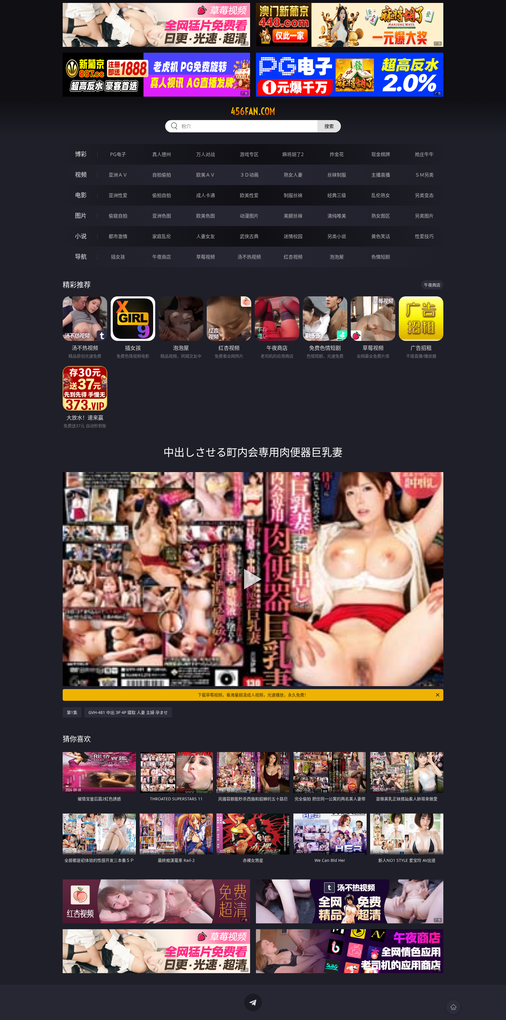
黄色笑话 (380, 236)
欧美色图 (205, 216)
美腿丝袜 (293, 216)
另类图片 (424, 216)
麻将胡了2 (293, 154)
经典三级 (336, 195)
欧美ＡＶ (205, 175)
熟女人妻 (293, 175)
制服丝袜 (293, 195)
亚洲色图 (161, 216)
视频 (81, 175)
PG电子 (118, 154)
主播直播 (380, 175)
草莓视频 (205, 257)
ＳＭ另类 (424, 175)
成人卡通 (205, 195)
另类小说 (336, 236)
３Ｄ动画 (249, 175)
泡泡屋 (337, 257)
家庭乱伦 (161, 236)
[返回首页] (453, 1007)
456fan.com (253, 111)
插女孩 (118, 257)
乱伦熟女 (380, 195)
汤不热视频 (249, 257)
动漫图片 (249, 216)
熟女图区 (380, 216)
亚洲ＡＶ (118, 175)
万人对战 (205, 154)
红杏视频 (293, 257)
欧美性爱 (249, 195)
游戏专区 (249, 154)
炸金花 (337, 154)
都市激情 (118, 236)
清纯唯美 (336, 216)
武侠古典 (249, 236)
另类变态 (424, 195)
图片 (81, 216)
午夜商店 (161, 257)
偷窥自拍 (118, 216)
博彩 (81, 154)
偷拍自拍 (161, 195)
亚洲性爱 (118, 195)
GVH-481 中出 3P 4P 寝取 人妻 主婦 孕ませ (128, 712)
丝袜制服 (336, 175)
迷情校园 (293, 236)
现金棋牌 (380, 154)
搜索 (329, 126)
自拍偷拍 (161, 175)
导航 (81, 257)
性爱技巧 (424, 236)
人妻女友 (205, 236)
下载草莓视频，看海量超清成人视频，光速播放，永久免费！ (253, 695)
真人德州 (161, 154)
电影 (81, 195)
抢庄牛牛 (424, 154)
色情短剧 (380, 257)
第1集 (72, 712)
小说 (81, 236)
